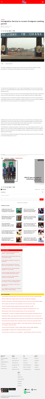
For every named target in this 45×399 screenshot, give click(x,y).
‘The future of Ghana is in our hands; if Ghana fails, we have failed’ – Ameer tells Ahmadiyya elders (11, 281)
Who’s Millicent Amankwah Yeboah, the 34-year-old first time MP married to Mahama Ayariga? (22, 296)
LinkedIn (36, 367)
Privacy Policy (4, 368)
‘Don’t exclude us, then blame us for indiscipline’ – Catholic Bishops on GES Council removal (21, 332)
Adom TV (25, 360)
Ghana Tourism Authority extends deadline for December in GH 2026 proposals (10, 277)
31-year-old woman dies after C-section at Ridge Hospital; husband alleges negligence (20, 327)
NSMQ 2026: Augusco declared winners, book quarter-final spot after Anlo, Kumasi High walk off (22, 318)
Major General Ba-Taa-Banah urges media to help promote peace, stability (11, 257)
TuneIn (28, 389)
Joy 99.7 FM (14, 358)
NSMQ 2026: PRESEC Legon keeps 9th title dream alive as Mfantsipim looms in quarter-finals (21, 315)
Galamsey (20, 381)
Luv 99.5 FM (14, 367)
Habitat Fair (20, 376)
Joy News (25, 358)
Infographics (37, 369)
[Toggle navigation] (43, 2)
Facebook (37, 360)
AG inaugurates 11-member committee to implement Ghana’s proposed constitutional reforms (22, 313)
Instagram (37, 365)
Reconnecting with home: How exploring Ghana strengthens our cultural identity (10, 269)
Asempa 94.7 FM (15, 365)
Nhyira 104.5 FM (15, 369)
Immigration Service (18, 158)
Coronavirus (7, 158)
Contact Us (3, 364)
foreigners (12, 158)
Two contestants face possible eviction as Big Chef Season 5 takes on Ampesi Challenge (11, 289)
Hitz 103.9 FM (15, 362)
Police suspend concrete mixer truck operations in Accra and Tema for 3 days (18, 303)
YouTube (36, 358)
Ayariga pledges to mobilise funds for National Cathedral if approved (16, 329)
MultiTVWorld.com (27, 365)
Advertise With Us (4, 361)
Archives (19, 383)
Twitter (36, 362)
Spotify (28, 392)
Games (19, 374)
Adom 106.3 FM (15, 360)
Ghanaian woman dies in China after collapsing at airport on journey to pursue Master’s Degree (22, 301)
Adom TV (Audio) (27, 367)
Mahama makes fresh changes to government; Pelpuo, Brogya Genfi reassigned (19, 298)
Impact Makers (21, 379)
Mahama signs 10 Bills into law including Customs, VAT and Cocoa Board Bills (18, 311)
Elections (20, 385)
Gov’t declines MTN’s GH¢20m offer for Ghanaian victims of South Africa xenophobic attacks (21, 320)
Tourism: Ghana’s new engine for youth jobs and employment (11, 261)
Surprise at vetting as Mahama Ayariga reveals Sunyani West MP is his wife (17, 306)
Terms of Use (3, 366)
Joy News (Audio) (27, 369)
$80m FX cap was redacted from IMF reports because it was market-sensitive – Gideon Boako (11, 265)
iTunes (35, 389)
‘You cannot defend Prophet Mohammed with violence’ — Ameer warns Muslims (10, 253)
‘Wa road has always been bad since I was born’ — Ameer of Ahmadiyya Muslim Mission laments (11, 273)
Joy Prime (25, 362)
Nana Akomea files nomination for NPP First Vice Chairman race (11, 285)
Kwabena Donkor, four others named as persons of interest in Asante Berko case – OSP (20, 308)
